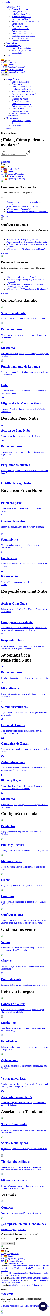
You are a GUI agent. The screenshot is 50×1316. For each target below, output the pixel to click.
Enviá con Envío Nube (21, 16)
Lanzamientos (12, 43)
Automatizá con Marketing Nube (25, 21)
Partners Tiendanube (20, 41)
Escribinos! (6, 162)
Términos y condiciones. (11, 1306)
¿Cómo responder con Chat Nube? (21, 277)
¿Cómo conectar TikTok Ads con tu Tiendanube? (27, 289)
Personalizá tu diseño (20, 28)
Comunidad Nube (22, 1285)
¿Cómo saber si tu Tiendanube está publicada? (25, 249)
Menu (6, 75)
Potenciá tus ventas (20, 38)
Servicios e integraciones (21, 1278)
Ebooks (45, 1273)
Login (8, 55)
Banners (4, 1275)
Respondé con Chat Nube (22, 19)
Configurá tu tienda (20, 12)
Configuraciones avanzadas (23, 36)
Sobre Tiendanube (40, 1280)
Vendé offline (17, 24)
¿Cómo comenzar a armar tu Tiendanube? (23, 207)
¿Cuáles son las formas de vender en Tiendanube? (27, 211)
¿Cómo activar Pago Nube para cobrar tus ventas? (27, 242)
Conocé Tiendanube (20, 9)
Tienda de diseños (34, 1266)
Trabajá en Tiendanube (10, 1283)
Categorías (11, 7)
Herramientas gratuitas (21, 48)
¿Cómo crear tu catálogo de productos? (22, 239)
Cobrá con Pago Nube (21, 14)
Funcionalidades (20, 1266)
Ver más (4, 216)
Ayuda (12, 1285)
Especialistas (17, 53)
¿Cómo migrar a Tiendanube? (18, 209)
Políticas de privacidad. (32, 1306)
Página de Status (38, 1285)
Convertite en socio (40, 1278)
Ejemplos (37, 1273)
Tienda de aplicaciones (21, 50)
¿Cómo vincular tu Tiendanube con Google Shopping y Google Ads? (24, 285)
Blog (31, 1273)
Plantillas (21, 1275)
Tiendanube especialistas (11, 1280)
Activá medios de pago (21, 31)
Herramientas (12, 45)
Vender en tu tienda (22, 1268)
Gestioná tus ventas (20, 26)
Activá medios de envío (22, 33)
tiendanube (5, 2)
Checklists (13, 1275)
